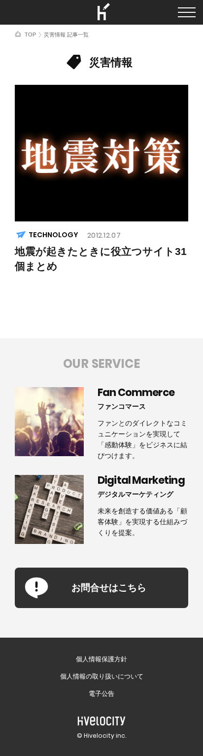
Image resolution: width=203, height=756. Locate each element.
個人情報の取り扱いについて (101, 676)
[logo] (101, 12)
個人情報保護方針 (101, 659)
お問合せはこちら (108, 587)
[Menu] (186, 12)
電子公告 (101, 693)
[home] (18, 34)
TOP (30, 34)
